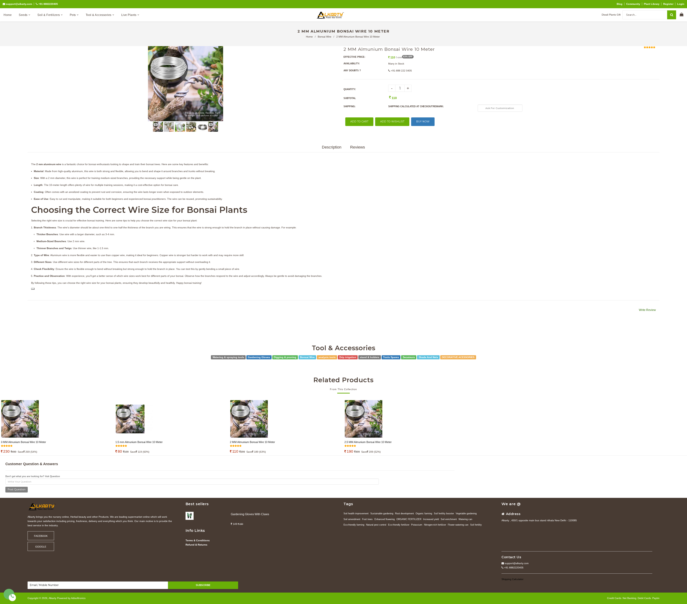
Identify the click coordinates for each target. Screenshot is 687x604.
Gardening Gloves (259, 357)
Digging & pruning (285, 357)
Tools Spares (391, 357)
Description (331, 147)
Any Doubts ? (352, 70)
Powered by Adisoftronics (71, 598)
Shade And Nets (428, 357)
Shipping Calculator (512, 579)
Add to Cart (359, 121)
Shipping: (349, 106)
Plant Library (651, 4)
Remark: (438, 106)
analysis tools (327, 357)
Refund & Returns (196, 544)
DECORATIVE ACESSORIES (458, 357)
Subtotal (350, 98)
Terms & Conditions (198, 540)
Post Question (17, 489)
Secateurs (409, 357)
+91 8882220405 (48, 4)
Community (633, 4)
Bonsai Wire (324, 36)
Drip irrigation (347, 357)
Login (680, 4)
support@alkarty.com (18, 4)
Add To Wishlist (392, 121)
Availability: (352, 63)
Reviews (357, 147)
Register (668, 4)
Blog (619, 4)
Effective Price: (354, 57)
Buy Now (423, 121)
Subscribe (203, 585)
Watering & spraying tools (228, 357)
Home (309, 36)
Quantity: (350, 89)
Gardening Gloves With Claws (250, 514)
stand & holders (369, 357)
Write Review (647, 309)
